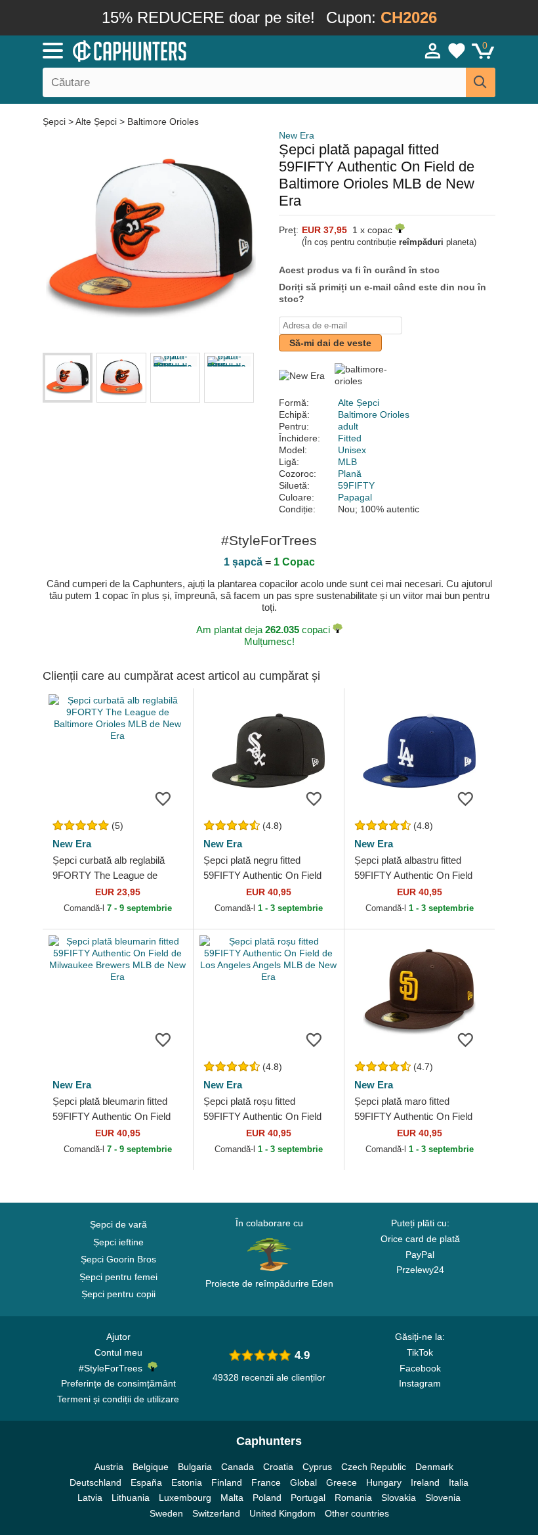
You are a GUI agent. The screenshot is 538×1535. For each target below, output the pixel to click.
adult (348, 426)
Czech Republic (373, 1466)
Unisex (352, 450)
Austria (108, 1466)
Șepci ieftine (118, 1242)
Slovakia (398, 1497)
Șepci (55, 121)
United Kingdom (282, 1513)
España (146, 1482)
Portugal (308, 1497)
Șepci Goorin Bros (118, 1259)
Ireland (425, 1482)
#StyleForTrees (113, 1368)
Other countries (357, 1513)
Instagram (420, 1383)
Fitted (350, 438)
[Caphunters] (171, 49)
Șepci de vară (118, 1224)
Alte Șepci (96, 121)
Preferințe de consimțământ (118, 1383)
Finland (226, 1482)
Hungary (384, 1482)
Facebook (420, 1368)
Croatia (278, 1466)
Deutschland (95, 1482)
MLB (347, 461)
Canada (237, 1466)
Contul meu (118, 1352)
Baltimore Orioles (163, 121)
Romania (353, 1497)
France (266, 1482)
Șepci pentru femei (118, 1277)
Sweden (166, 1513)
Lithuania (131, 1497)
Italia (458, 1482)
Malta (231, 1497)
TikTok (420, 1352)
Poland (267, 1497)
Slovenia (443, 1497)
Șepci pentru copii (118, 1294)
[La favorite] (163, 798)
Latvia (89, 1497)
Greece (341, 1482)
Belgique (151, 1466)
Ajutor (118, 1336)
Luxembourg (185, 1497)
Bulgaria (195, 1466)
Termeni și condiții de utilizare (118, 1399)
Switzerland (216, 1513)
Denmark (434, 1466)
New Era (296, 135)
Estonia (186, 1482)
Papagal (355, 497)
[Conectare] (433, 50)
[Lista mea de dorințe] (456, 50)
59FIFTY (356, 485)
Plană (350, 473)
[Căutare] (480, 82)
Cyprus (317, 1466)
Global (303, 1482)
